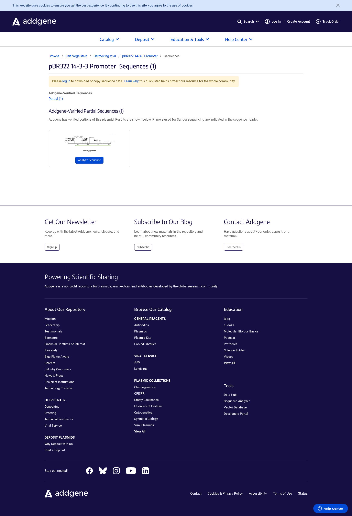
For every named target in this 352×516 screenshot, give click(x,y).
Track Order (331, 21)
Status (302, 493)
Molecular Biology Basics (241, 331)
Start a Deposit (55, 450)
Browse (54, 56)
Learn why (131, 81)
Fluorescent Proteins (148, 406)
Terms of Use (282, 493)
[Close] (336, 5)
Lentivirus (140, 369)
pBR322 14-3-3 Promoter (139, 56)
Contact (195, 493)
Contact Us (234, 247)
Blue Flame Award (57, 357)
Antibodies (141, 325)
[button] (248, 21)
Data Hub (230, 395)
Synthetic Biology (146, 419)
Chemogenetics (145, 387)
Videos (228, 357)
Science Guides (234, 350)
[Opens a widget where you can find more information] (330, 509)
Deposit (142, 39)
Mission (50, 319)
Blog (227, 319)
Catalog (107, 39)
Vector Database (235, 407)
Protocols (230, 344)
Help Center (236, 39)
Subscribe (143, 247)
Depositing (52, 406)
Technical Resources (59, 419)
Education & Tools (187, 39)
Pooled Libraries (145, 344)
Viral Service (53, 425)
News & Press (54, 375)
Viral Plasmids (144, 425)
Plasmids (140, 331)
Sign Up (52, 247)
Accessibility (258, 493)
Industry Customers (58, 369)
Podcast (229, 338)
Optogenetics (143, 412)
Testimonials (53, 331)
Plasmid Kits (142, 338)
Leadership (52, 325)
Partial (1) (56, 99)
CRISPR (139, 393)
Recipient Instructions (59, 382)
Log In (276, 21)
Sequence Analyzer (237, 401)
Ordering (50, 413)
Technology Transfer (58, 388)
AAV (137, 362)
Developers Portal (236, 414)
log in (66, 81)
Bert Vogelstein (76, 56)
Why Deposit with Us (59, 444)
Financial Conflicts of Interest (65, 344)
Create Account (298, 21)
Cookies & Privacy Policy (225, 493)
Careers (50, 363)
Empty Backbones (146, 400)
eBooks (229, 325)
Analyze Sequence (89, 160)
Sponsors (51, 338)
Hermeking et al (105, 56)
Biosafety (51, 350)
